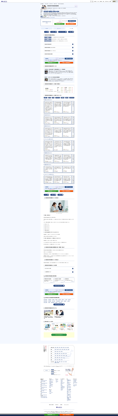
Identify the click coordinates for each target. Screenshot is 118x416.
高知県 (61, 359)
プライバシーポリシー (66, 404)
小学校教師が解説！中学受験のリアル (69, 394)
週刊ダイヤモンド (53, 411)
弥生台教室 (59, 299)
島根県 (57, 357)
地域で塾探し (95, 1)
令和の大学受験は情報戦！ (69, 387)
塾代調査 (110, 1)
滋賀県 (66, 355)
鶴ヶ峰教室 (53, 299)
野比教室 (56, 299)
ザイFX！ (48, 412)
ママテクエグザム (75, 384)
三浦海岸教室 (49, 299)
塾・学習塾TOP (42, 3)
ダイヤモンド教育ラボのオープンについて (55, 374)
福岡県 (55, 361)
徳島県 (55, 359)
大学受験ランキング (57, 382)
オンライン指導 (50, 392)
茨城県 (64, 349)
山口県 (64, 357)
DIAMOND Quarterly (58, 412)
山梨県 (66, 353)
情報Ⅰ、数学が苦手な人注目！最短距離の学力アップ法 (69, 390)
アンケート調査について (53, 372)
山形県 (66, 347)
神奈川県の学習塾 (46, 3)
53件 (50, 15)
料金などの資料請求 (71, 23)
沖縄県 (58, 362)
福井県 (61, 351)
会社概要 (61, 404)
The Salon (62, 412)
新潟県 (55, 351)
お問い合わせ (56, 404)
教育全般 (61, 385)
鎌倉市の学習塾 (51, 3)
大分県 (64, 361)
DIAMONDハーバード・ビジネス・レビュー (60, 411)
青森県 (57, 347)
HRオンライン (64, 412)
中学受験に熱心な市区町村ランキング (63, 387)
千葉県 (62, 349)
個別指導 (50, 390)
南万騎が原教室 (45, 299)
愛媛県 (59, 359)
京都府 (59, 355)
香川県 (57, 359)
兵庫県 (57, 355)
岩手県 (59, 347)
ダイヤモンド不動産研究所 (52, 412)
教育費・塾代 (62, 383)
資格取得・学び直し (63, 382)
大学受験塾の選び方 (63, 386)
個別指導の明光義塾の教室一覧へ (58, 285)
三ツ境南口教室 (60, 302)
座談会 (103, 1)
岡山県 (59, 357)
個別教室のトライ (51, 385)
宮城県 (61, 347)
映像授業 (50, 393)
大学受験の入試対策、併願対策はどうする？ (69, 400)
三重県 (61, 353)
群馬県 (68, 349)
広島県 (61, 357)
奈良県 (61, 355)
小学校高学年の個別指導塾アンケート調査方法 (52, 91)
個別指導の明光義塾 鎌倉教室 (61, 3)
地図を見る (51, 188)
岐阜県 (59, 353)
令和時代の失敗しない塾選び (69, 382)
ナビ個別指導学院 (51, 384)
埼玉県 (60, 349)
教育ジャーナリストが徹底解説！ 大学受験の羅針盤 (69, 398)
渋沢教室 (49, 302)
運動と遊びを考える (69, 386)
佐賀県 (57, 361)
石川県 (59, 351)
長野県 (64, 353)
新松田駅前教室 (52, 302)
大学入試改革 (74, 381)
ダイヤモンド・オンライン (47, 411)
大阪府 (55, 355)
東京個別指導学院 (51, 381)
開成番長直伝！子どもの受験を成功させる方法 (69, 381)
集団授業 (50, 391)
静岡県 (57, 353)
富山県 (57, 351)
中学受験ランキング (57, 380)
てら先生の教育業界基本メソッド (69, 385)
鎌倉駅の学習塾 (55, 3)
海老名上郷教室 (45, 302)
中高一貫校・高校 (106, 1)
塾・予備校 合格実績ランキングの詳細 (55, 370)
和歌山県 (64, 355)
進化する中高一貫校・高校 (75, 385)
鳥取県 (55, 357)
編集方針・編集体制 (51, 404)
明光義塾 (50, 383)
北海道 (55, 347)
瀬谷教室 (63, 299)
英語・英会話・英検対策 (69, 393)
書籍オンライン (67, 411)
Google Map (53, 17)
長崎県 (59, 361)
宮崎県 (66, 361)
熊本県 (61, 361)
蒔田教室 (56, 302)
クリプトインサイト (69, 412)
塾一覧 (98, 1)
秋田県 (64, 347)
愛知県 (55, 353)
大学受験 (61, 381)
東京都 (55, 349)
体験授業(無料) (59, 23)
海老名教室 (69, 299)
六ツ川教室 (66, 299)
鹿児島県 (56, 362)
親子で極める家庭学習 (75, 383)
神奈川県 (58, 349)
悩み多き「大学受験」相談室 (69, 391)
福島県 (68, 347)
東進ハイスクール (51, 386)
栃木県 (66, 349)
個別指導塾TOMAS (51, 382)
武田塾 (50, 387)
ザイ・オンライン (71, 411)
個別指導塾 (101, 1)
